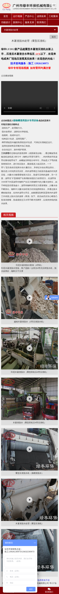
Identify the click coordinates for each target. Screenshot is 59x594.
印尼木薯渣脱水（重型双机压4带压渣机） (29, 372)
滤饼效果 (41, 16)
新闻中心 (17, 22)
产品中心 (29, 16)
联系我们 (41, 22)
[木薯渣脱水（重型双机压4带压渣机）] (29, 399)
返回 (54, 37)
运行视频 (17, 16)
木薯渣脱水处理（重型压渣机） (29, 523)
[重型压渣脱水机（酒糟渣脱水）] (29, 449)
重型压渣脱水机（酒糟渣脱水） (29, 473)
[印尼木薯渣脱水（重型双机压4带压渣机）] (29, 348)
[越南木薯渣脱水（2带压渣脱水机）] (29, 298)
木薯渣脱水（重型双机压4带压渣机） (29, 422)
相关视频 (8, 214)
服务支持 (29, 22)
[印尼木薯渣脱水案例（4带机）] (29, 241)
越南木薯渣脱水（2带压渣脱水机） (29, 321)
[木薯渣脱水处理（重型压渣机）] (29, 500)
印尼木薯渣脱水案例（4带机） (29, 265)
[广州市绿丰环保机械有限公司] (29, 6)
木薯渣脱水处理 (11, 30)
